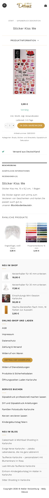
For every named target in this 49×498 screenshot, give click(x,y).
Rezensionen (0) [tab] (10, 176)
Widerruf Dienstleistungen (16, 367)
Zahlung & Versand (12, 347)
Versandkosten (32, 116)
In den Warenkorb (31, 125)
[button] (4, 5)
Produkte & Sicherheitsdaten (17, 373)
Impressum (8, 334)
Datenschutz (9, 340)
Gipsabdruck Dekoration (29, 21)
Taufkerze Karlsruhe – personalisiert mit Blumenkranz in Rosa (22, 459)
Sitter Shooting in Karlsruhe (16, 480)
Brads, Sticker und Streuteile (24, 137)
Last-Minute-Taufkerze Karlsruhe (18, 466)
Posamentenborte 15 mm (36, 247)
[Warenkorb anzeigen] (45, 5)
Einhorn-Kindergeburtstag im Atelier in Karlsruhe (22, 473)
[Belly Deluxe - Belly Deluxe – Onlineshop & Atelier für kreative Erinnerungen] (24, 5)
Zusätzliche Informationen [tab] (16, 171)
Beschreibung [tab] (9, 165)
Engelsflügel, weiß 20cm (12, 247)
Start (11, 21)
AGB (4, 328)
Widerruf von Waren (12, 353)
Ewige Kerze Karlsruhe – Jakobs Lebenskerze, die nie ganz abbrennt (20, 450)
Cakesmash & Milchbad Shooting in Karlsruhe (20, 442)
